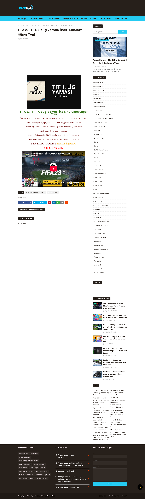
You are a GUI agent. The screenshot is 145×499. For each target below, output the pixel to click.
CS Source (98, 110)
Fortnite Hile (98, 166)
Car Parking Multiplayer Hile (104, 118)
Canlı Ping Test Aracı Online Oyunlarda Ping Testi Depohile (101, 392)
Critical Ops (98, 134)
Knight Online (99, 201)
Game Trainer (31, 25)
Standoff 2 (97, 253)
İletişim (124, 496)
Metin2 (96, 213)
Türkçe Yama (99, 261)
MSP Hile (97, 209)
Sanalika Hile (98, 245)
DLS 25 (96, 142)
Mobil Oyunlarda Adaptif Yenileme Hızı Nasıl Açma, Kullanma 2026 (118, 433)
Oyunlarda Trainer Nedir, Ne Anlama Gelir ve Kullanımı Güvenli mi (117, 393)
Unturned (97, 265)
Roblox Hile (98, 241)
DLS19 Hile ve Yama (101, 150)
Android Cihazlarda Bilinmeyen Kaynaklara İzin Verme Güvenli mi (117, 403)
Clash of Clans (99, 126)
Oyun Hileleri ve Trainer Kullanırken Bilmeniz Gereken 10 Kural (117, 413)
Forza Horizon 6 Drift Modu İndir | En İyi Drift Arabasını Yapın (110, 61)
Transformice (99, 257)
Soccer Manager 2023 (26, 478)
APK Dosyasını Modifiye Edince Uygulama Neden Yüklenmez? (99, 421)
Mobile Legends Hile (101, 221)
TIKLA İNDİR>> (66, 143)
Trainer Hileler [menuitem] (53, 18)
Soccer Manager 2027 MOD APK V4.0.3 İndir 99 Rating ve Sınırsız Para (115, 327)
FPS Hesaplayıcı (114, 496)
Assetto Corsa (99, 90)
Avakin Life (98, 94)
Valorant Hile (98, 269)
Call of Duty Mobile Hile (102, 114)
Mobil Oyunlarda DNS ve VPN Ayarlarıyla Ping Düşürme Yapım (100, 429)
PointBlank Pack (99, 233)
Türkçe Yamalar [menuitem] (70, 18)
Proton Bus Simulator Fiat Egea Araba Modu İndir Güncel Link (114, 374)
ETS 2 (96, 158)
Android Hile (98, 86)
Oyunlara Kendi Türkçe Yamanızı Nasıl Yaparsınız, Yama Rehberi (101, 411)
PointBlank (98, 229)
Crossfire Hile (99, 138)
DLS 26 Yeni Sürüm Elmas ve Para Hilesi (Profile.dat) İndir (115, 316)
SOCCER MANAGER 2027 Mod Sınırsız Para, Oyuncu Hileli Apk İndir (114, 305)
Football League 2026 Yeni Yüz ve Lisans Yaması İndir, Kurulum (114, 338)
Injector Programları (101, 194)
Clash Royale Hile (100, 122)
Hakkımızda (102, 496)
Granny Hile (98, 186)
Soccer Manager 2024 (102, 249)
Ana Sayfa (21, 25)
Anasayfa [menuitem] (22, 18)
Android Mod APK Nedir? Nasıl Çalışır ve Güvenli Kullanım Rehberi (101, 401)
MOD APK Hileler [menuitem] (88, 18)
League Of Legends (101, 205)
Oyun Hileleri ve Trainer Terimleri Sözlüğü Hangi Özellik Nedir (118, 423)
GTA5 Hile (97, 178)
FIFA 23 (43, 192)
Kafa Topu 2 (98, 197)
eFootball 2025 (99, 273)
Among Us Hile (99, 82)
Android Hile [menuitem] (36, 18)
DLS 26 (96, 146)
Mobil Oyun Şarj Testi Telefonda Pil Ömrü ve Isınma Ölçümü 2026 (101, 437)
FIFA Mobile (98, 162)
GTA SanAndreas (100, 174)
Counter (97, 130)
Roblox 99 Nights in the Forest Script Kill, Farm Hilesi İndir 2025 (115, 350)
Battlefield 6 (98, 98)
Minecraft (97, 217)
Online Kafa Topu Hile (102, 225)
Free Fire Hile (98, 170)
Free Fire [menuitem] (119, 18)
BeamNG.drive (99, 102)
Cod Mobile (23, 468)
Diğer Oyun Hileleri (32, 192)
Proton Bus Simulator (101, 237)
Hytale (96, 190)
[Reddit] (66, 202)
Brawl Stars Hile (99, 106)
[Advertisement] (53, 56)
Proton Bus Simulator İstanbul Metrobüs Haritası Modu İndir (114, 362)
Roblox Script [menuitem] (105, 18)
